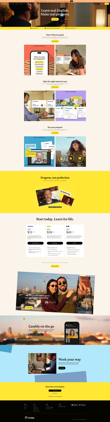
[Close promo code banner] (108, 1)
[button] (34, 302)
